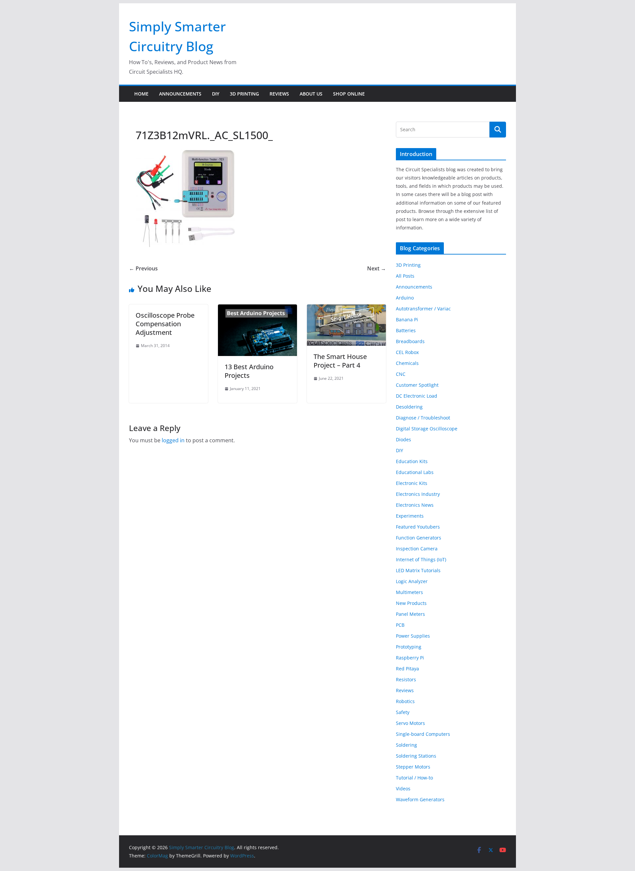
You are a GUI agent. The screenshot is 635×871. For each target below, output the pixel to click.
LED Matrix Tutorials (418, 570)
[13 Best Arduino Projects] (257, 309)
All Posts (405, 276)
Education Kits (412, 461)
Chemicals (407, 363)
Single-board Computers (423, 734)
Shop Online (349, 94)
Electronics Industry (418, 494)
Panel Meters (410, 614)
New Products (411, 603)
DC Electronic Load (416, 396)
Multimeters (409, 592)
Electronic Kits (411, 483)
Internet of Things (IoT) (421, 559)
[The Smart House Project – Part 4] (346, 309)
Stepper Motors (413, 767)
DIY (215, 94)
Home (141, 94)
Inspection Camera (417, 548)
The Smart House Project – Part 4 (340, 361)
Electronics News (415, 505)
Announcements (180, 94)
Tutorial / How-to (414, 777)
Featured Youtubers (418, 527)
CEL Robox (407, 352)
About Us (311, 94)
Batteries (406, 330)
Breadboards (410, 341)
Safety (402, 712)
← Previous (143, 268)
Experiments (410, 516)
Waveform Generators (420, 799)
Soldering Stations (416, 756)
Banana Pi (407, 319)
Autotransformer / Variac (423, 308)
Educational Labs (415, 472)
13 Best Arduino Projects (249, 371)
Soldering (406, 745)
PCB (400, 625)
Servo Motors (410, 723)
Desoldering (409, 407)
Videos (403, 788)
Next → (376, 268)
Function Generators (418, 537)
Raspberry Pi (410, 657)
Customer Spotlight (417, 385)
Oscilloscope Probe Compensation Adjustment (165, 324)
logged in (173, 440)
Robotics (405, 701)
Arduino (405, 298)
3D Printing (244, 94)
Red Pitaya (407, 668)
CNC (400, 374)
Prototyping (408, 647)
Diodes (403, 439)
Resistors (406, 679)
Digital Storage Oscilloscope (426, 428)
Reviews (279, 94)
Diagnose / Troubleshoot (423, 418)
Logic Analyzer (412, 581)
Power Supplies (413, 636)
